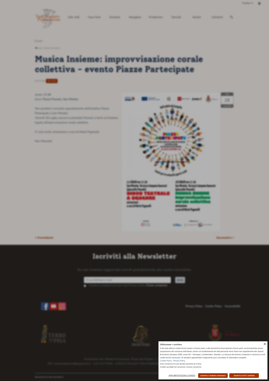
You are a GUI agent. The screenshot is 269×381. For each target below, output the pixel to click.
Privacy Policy (179, 361)
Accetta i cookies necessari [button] (213, 375)
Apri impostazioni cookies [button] (182, 375)
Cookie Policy (166, 361)
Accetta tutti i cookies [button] (244, 375)
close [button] (265, 344)
